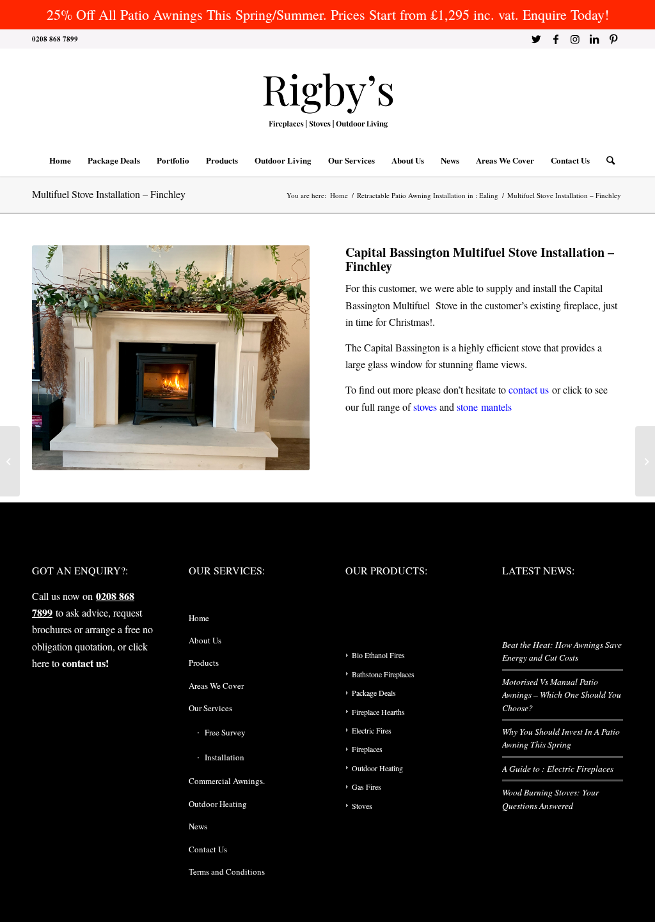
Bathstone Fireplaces (383, 674)
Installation (224, 757)
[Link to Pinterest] (613, 39)
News (198, 826)
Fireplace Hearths (378, 712)
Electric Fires (371, 730)
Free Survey (225, 732)
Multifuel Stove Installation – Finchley (108, 194)
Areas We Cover (216, 685)
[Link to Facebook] (555, 39)
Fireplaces (367, 749)
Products (204, 662)
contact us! (85, 663)
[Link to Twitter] (536, 39)
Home (199, 618)
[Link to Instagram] (574, 39)
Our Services (210, 708)
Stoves (362, 806)
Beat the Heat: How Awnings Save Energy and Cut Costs (562, 650)
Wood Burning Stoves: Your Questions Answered (550, 798)
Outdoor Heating (218, 804)
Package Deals (374, 693)
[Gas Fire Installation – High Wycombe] (645, 461)
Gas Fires (366, 786)
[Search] (606, 160)
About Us (205, 640)
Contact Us (208, 849)
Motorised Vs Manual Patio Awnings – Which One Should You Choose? (561, 694)
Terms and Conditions (227, 871)
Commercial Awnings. (227, 781)
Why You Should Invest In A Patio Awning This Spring (561, 737)
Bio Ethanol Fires (378, 655)
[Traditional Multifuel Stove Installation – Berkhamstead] (10, 461)
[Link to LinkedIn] (594, 39)
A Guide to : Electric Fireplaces (557, 768)
